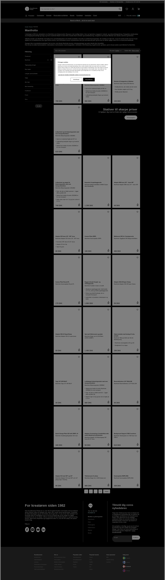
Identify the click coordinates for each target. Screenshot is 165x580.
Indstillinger (76, 79)
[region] (83, 71)
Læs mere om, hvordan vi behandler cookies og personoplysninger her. (74, 74)
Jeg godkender (89, 79)
